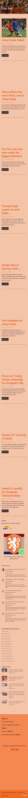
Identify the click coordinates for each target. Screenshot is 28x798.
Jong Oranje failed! (13, 40)
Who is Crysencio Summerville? (8, 661)
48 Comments (10, 43)
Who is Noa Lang (5, 631)
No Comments (10, 102)
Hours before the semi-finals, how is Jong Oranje (13, 95)
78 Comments (10, 272)
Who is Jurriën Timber (6, 636)
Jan (3, 43)
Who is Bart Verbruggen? (7, 653)
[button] (25, 2)
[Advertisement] (14, 772)
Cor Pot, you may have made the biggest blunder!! (12, 152)
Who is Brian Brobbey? (6, 641)
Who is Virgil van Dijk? (6, 638)
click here (4, 728)
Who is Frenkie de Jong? (7, 648)
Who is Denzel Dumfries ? (7, 651)
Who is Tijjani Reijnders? (7, 643)
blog (6, 43)
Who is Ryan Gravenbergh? (7, 658)
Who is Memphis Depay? (7, 646)
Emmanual (7, 602)
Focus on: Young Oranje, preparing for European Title (12, 379)
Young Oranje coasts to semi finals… (10, 210)
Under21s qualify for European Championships (12, 492)
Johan (6, 569)
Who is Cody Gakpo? (6, 634)
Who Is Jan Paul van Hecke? (7, 656)
